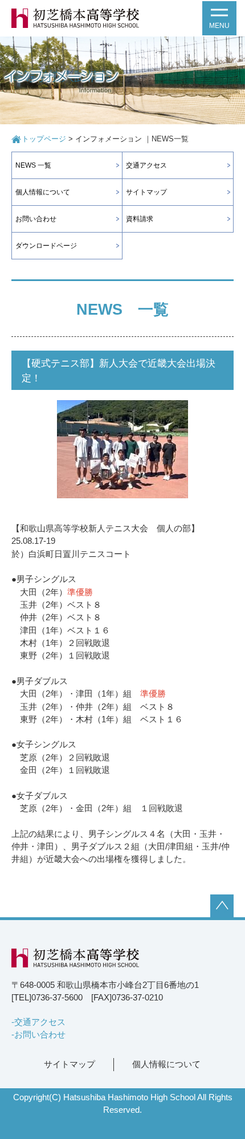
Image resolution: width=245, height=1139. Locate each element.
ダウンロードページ (46, 246)
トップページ (44, 139)
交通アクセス (146, 165)
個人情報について (42, 192)
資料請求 (139, 219)
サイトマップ (146, 192)
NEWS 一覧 (33, 165)
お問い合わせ (35, 219)
